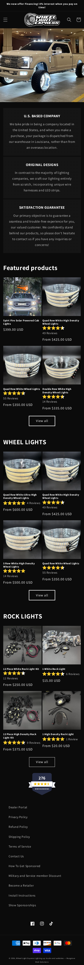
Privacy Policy (18, 817)
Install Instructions (22, 895)
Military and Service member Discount (35, 876)
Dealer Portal (18, 807)
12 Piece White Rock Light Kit (21, 668)
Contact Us (16, 856)
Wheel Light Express (25, 958)
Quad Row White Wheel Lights (21, 389)
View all (42, 421)
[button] (5, 19)
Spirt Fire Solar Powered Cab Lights (21, 322)
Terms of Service (20, 846)
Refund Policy (18, 827)
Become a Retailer (21, 885)
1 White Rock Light (53, 668)
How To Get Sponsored (24, 866)
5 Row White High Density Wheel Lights (19, 565)
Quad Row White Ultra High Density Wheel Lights (20, 496)
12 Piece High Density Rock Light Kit (19, 735)
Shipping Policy (19, 837)
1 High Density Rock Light (58, 734)
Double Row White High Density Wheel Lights (57, 390)
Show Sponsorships (22, 905)
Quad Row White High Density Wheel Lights (60, 322)
